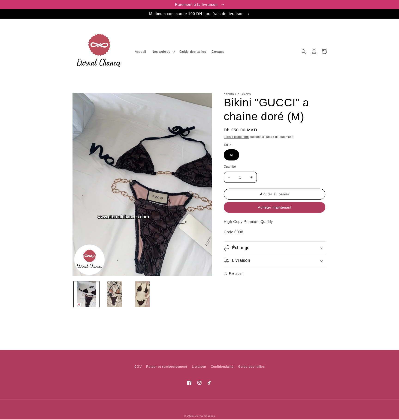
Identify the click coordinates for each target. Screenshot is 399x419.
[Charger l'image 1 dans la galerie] (86, 294)
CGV (138, 366)
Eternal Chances (205, 416)
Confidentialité (222, 366)
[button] (163, 51)
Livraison (199, 366)
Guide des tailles (251, 366)
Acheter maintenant (274, 207)
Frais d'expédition (236, 137)
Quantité (230, 166)
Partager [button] (236, 273)
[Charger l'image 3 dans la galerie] (142, 294)
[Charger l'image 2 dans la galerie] (114, 294)
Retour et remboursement (166, 366)
